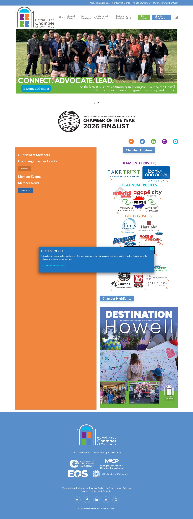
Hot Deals (109, 488)
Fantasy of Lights (121, 2)
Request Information (102, 491)
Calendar (127, 488)
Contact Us (86, 491)
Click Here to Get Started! (53, 265)
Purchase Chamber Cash (165, 2)
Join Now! (144, 17)
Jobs (118, 488)
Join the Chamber (142, 2)
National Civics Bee (100, 2)
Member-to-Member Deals (90, 488)
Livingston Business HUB (123, 17)
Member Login (68, 488)
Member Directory (160, 17)
